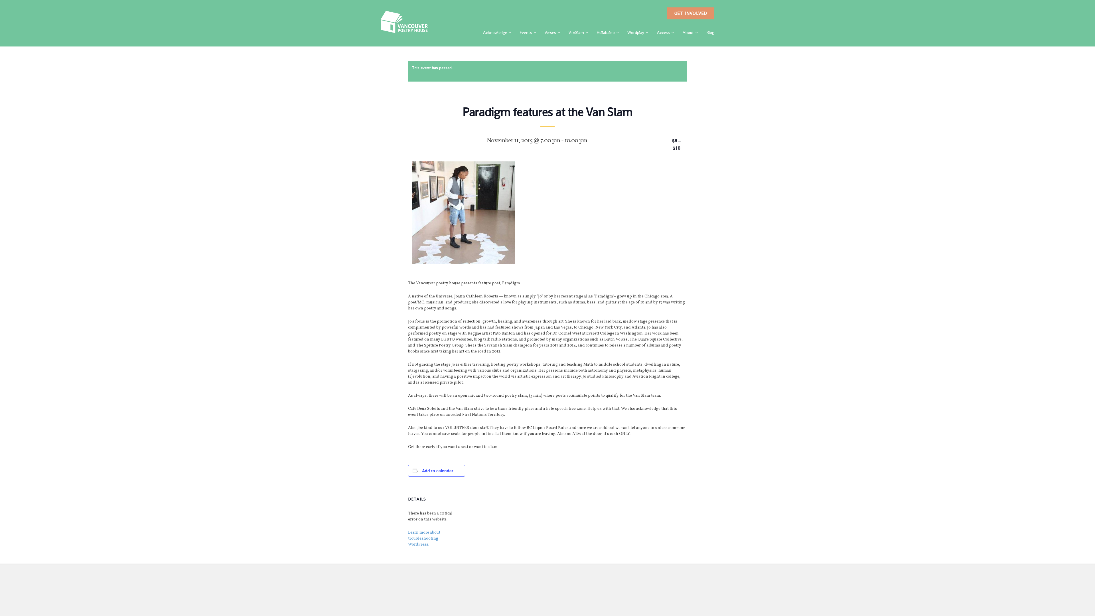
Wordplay (635, 32)
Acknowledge (495, 32)
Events (526, 32)
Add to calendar (437, 470)
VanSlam (576, 32)
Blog (710, 32)
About (688, 32)
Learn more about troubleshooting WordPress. (424, 538)
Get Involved (690, 13)
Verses (550, 32)
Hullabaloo (606, 32)
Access (663, 32)
